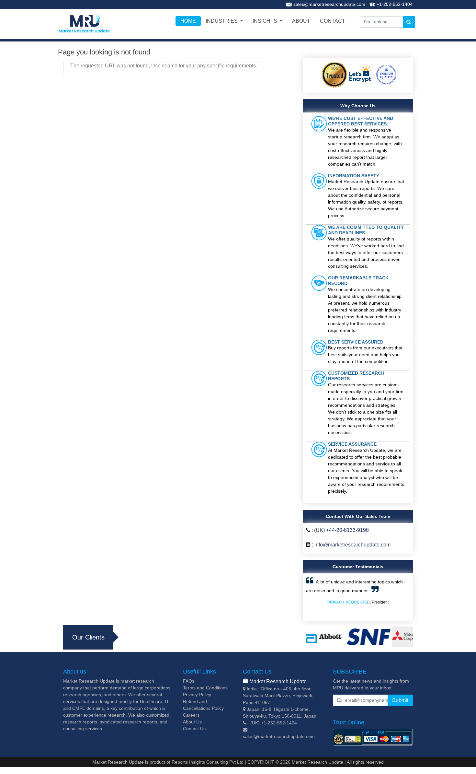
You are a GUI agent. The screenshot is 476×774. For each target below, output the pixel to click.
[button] (314, 597)
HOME (188, 21)
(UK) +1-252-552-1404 (273, 722)
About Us (192, 721)
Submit (400, 700)
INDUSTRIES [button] (222, 21)
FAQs (188, 681)
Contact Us (194, 728)
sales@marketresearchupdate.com (329, 4)
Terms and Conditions (205, 687)
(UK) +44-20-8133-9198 (341, 530)
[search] (409, 22)
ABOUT (301, 21)
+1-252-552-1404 (395, 4)
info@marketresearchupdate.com (352, 544)
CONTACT (332, 21)
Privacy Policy (197, 694)
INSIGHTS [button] (265, 21)
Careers (191, 715)
